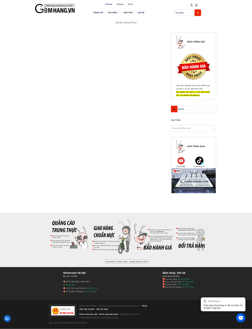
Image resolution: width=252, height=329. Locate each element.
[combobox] (193, 128)
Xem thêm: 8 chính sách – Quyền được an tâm (127, 261)
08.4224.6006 (184, 279)
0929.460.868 (69, 285)
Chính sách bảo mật (88, 314)
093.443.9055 (187, 282)
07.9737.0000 (188, 287)
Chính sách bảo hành (108, 314)
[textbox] (193, 128)
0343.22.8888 (90, 291)
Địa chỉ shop (102, 309)
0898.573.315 (92, 288)
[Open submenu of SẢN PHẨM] (118, 12)
